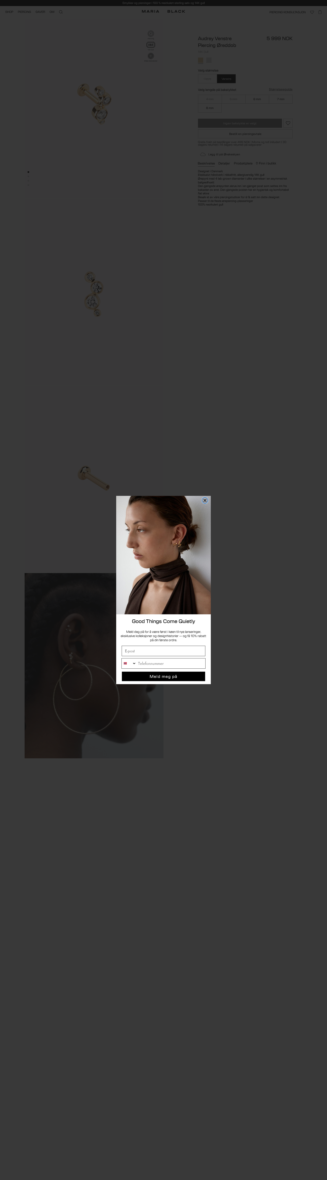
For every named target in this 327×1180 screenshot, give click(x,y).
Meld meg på (164, 676)
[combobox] (129, 663)
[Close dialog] (205, 500)
